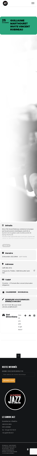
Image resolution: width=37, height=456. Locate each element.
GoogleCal (23, 292)
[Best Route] (25, 322)
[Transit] (34, 322)
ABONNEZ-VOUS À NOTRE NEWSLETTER (12, 371)
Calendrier (11, 292)
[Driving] (30, 322)
